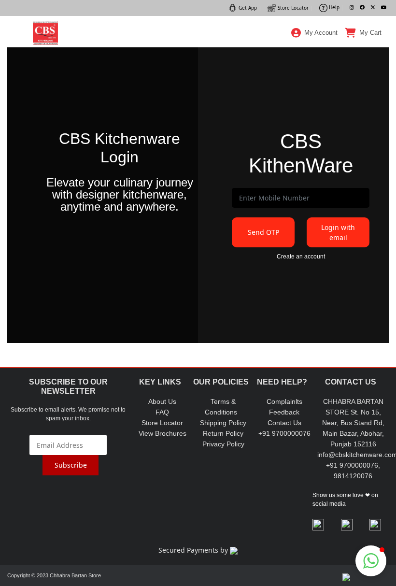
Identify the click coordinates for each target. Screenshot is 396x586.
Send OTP (263, 232)
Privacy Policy (223, 444)
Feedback (284, 412)
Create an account (301, 256)
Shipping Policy (223, 423)
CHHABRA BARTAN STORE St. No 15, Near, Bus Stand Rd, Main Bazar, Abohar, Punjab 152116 (353, 423)
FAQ (162, 412)
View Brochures (162, 433)
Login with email (338, 232)
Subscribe (71, 465)
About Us (162, 401)
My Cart (370, 32)
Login (314, 55)
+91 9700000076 (284, 433)
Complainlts (284, 401)
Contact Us (284, 423)
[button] (370, 560)
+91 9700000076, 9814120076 (353, 470)
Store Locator (162, 423)
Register (314, 80)
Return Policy (223, 433)
